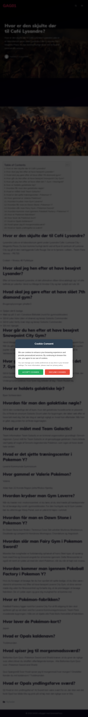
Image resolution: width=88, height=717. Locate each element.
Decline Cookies (57, 372)
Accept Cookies (30, 372)
